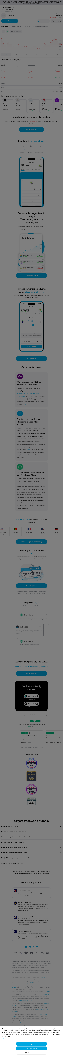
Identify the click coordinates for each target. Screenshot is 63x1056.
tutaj (3, 1038)
